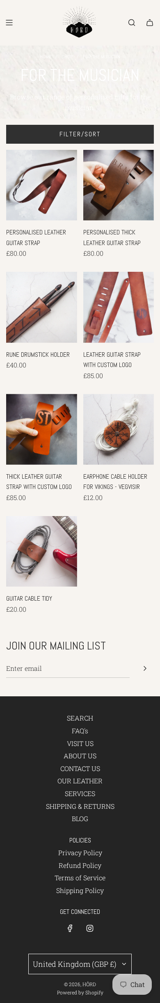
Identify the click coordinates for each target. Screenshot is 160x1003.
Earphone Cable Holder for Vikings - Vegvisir (115, 481)
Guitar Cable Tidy (29, 598)
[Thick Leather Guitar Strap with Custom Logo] (41, 429)
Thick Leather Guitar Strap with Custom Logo (39, 481)
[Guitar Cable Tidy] (41, 551)
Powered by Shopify (80, 992)
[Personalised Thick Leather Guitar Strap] (118, 185)
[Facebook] (70, 928)
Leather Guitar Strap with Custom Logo (112, 360)
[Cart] (150, 23)
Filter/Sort (80, 134)
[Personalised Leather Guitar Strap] (41, 185)
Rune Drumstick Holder (38, 354)
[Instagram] (90, 928)
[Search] (132, 23)
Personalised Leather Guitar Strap (36, 237)
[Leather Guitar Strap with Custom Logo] (118, 307)
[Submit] (145, 668)
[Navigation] (9, 23)
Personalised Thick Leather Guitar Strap (112, 237)
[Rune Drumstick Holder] (41, 307)
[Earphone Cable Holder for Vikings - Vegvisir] (118, 429)
